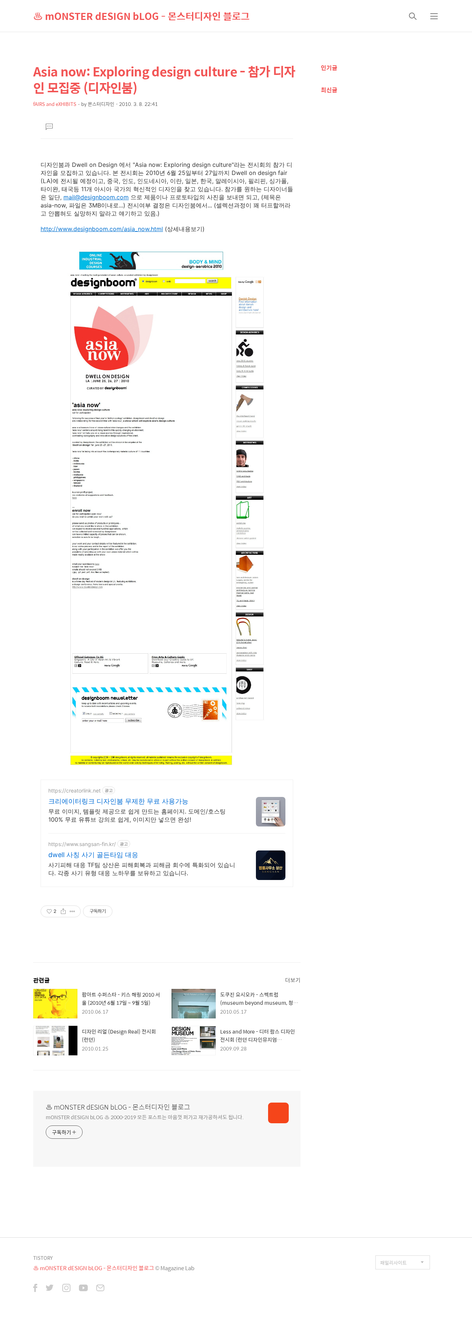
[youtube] (83, 1288)
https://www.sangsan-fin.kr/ (82, 844)
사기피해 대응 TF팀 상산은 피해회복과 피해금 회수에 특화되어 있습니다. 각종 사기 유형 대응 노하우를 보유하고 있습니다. (141, 869)
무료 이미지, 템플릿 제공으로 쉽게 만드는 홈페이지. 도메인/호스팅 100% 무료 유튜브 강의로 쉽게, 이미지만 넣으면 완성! (137, 815)
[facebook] (35, 1288)
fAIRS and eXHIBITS (54, 104)
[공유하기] (63, 911)
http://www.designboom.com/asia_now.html (102, 229)
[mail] (100, 1288)
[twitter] (50, 1288)
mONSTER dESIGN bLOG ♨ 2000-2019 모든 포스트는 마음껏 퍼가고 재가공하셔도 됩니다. (145, 1117)
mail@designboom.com (96, 197)
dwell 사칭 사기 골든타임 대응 (93, 855)
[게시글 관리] (72, 911)
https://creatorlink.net (74, 790)
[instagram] (66, 1288)
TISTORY (43, 1258)
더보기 (293, 980)
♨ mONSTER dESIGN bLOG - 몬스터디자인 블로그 (141, 15)
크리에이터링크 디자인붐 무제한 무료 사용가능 (118, 801)
